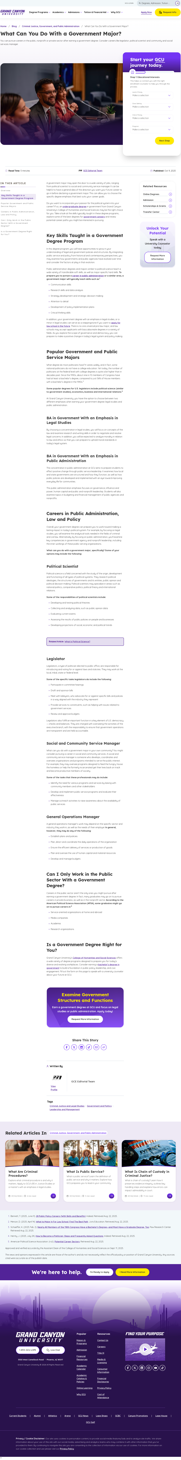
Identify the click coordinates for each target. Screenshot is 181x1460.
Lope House (161, 1415)
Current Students (17, 1415)
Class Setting (137, 103)
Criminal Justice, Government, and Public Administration (50, 26)
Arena (68, 1415)
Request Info (169, 12)
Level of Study (137, 92)
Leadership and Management (65, 1109)
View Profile (54, 1088)
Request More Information (85, 1019)
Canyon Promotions (138, 1415)
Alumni (37, 1415)
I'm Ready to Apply (99, 1272)
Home (3, 26)
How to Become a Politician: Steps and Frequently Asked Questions (69, 1236)
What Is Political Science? (77, 641)
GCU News (83, 1415)
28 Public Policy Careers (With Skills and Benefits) (61, 1216)
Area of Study (137, 115)
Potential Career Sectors (67, 1241)
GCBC (118, 1415)
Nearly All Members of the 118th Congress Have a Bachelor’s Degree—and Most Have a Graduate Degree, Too (93, 1227)
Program (135, 126)
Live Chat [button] (55, 1350)
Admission (82, 1350)
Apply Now (146, 12)
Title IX (100, 1353)
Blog (14, 26)
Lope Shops (102, 1415)
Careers (101, 1346)
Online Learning (84, 1388)
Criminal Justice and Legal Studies (67, 1106)
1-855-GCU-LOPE (27, 1350)
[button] (151, 95)
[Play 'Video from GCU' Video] (145, 1349)
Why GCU (81, 1394)
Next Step (164, 140)
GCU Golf (90, 1422)
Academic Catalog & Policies (82, 1378)
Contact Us (102, 1340)
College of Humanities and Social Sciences (94, 957)
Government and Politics (99, 1106)
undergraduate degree (74, 206)
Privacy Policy (104, 1388)
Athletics (52, 1415)
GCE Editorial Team (92, 170)
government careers (94, 216)
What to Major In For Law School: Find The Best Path (62, 1221)
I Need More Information (132, 1272)
